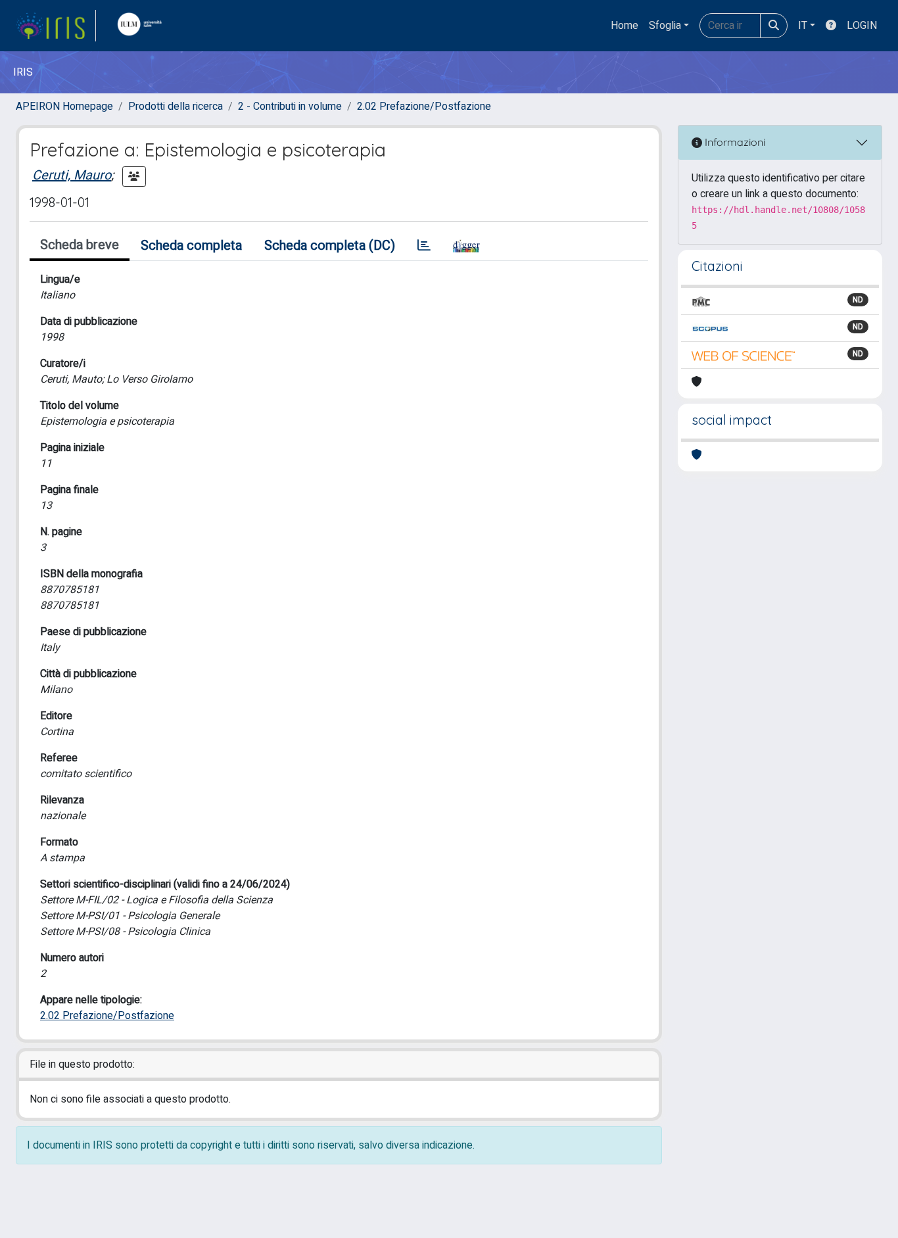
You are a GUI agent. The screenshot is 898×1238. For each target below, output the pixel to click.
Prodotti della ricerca (175, 106)
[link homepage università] (142, 25)
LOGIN (862, 26)
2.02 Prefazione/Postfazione (424, 106)
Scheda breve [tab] (79, 244)
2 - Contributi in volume (290, 106)
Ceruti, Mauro (71, 175)
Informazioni (733, 142)
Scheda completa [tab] (191, 245)
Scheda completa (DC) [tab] (329, 245)
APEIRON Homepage (64, 106)
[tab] (424, 246)
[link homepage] (56, 25)
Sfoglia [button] (665, 26)
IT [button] (802, 26)
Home (624, 26)
